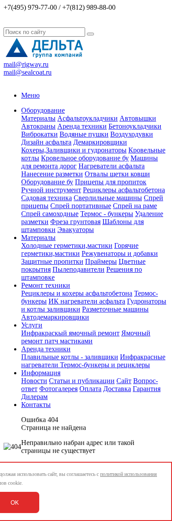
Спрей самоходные (50, 213)
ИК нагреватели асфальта (87, 301)
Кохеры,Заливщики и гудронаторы (74, 150)
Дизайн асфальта (46, 142)
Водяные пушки (84, 134)
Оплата (90, 388)
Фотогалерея (58, 388)
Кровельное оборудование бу (85, 158)
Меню (30, 95)
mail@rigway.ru (26, 64)
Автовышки (138, 118)
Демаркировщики (100, 142)
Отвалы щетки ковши (117, 174)
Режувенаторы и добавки (120, 253)
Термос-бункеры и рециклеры (105, 365)
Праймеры (101, 261)
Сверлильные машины (108, 198)
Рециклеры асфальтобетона (124, 190)
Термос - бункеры (106, 213)
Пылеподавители (78, 269)
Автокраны (38, 126)
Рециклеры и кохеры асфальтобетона (76, 293)
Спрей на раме (135, 205)
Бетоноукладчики (134, 126)
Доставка (117, 388)
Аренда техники (82, 126)
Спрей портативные (80, 205)
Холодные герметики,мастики (66, 245)
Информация (40, 372)
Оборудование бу (47, 182)
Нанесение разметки (52, 174)
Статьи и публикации (82, 380)
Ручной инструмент (51, 190)
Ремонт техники (45, 285)
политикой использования (128, 474)
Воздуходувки (131, 134)
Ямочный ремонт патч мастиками (85, 337)
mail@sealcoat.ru (28, 72)
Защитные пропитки (52, 261)
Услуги (31, 325)
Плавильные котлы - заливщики (69, 357)
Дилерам (34, 396)
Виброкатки (39, 134)
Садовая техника (46, 198)
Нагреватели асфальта (112, 166)
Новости (34, 380)
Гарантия (147, 388)
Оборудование (43, 110)
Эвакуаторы (75, 229)
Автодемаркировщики (55, 317)
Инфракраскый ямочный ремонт (70, 333)
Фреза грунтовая (75, 221)
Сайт (123, 380)
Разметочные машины (115, 309)
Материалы (38, 118)
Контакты (36, 404)
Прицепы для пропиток (110, 182)
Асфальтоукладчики (87, 118)
